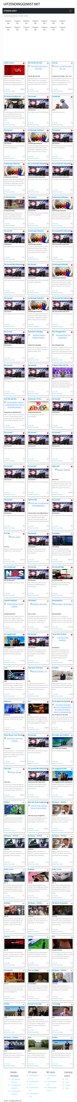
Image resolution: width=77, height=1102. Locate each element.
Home (66, 1079)
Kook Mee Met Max (10, 399)
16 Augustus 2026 (35, 28)
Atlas (5, 668)
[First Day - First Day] (14, 537)
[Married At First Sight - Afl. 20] (38, 1011)
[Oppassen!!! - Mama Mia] (62, 469)
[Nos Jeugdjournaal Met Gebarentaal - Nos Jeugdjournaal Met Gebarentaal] (62, 776)
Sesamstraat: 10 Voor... (35, 399)
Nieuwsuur (7, 701)
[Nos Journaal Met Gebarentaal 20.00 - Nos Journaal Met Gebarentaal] (38, 776)
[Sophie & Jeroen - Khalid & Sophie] (14, 70)
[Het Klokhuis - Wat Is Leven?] (38, 604)
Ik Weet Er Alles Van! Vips (60, 365)
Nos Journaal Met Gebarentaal (37, 164)
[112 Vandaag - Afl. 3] (62, 1011)
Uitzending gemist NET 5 (51, 1077)
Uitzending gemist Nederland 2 (15, 1086)
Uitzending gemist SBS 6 (51, 1083)
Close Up (55, 63)
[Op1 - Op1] (38, 708)
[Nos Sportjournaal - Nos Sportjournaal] (14, 574)
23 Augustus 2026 (35, 22)
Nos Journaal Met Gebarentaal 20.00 (37, 770)
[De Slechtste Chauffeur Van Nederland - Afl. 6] (14, 103)
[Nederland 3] (48, 399)
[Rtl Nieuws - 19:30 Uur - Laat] (14, 1044)
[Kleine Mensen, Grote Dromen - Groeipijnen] (14, 739)
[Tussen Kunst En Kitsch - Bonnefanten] (62, 638)
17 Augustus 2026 (26, 28)
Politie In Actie (9, 869)
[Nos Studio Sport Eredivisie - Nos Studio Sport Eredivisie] (62, 742)
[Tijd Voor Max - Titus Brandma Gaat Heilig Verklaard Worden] (38, 504)
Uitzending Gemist (10, 11)
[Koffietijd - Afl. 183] (38, 876)
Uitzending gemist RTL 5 (33, 1083)
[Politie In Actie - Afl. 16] (14, 876)
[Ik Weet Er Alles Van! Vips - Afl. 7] (62, 372)
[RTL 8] (72, 903)
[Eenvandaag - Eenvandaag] (62, 540)
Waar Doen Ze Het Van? (35, 668)
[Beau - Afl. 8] (38, 1044)
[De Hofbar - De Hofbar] (62, 675)
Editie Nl (7, 937)
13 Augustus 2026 (62, 28)
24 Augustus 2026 (26, 22)
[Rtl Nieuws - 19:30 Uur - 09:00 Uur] (62, 843)
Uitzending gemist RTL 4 (33, 1077)
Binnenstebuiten (57, 600)
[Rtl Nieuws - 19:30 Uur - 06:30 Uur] (62, 809)
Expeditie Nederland (10, 600)
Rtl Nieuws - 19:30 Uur (59, 802)
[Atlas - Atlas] (14, 675)
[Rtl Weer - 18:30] (38, 944)
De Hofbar (55, 668)
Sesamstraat (56, 96)
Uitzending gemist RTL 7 (33, 1089)
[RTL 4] (72, 365)
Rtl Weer (7, 802)
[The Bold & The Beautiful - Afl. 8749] (62, 910)
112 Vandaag (56, 1004)
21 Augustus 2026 (53, 22)
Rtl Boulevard (8, 970)
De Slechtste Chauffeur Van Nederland (12, 97)
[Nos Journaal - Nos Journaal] (38, 103)
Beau (29, 1037)
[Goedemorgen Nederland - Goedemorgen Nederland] (38, 137)
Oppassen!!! (56, 466)
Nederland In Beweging (35, 332)
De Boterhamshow (10, 197)
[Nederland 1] (24, 63)
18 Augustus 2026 (17, 28)
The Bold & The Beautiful (60, 903)
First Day (7, 533)
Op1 (29, 701)
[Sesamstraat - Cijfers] (62, 103)
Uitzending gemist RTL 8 (33, 1095)
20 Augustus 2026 (62, 22)
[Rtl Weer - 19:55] (14, 1011)
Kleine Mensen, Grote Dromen (13, 735)
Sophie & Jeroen (9, 63)
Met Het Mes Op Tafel (35, 63)
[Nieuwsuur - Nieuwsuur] (14, 708)
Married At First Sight (35, 1004)
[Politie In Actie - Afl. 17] (62, 876)
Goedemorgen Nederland (36, 130)
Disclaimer (68, 1085)
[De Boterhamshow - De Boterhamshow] (14, 204)
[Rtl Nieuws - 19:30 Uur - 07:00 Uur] (14, 843)
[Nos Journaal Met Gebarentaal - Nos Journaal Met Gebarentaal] (38, 171)
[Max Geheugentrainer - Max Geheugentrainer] (62, 336)
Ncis (53, 937)
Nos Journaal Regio (58, 567)
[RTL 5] (24, 97)
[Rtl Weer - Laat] (14, 809)
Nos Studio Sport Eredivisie (60, 735)
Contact (67, 1082)
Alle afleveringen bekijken (9, 91)
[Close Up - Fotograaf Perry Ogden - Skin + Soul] (62, 67)
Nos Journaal (32, 96)
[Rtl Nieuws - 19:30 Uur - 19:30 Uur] (62, 977)
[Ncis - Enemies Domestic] (62, 944)
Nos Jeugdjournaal (10, 634)
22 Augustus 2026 (44, 22)
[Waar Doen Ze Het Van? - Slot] (38, 671)
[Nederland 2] (48, 63)
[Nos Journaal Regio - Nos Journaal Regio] (62, 574)
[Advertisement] (38, 47)
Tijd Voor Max (32, 500)
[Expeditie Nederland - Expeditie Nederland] (14, 605)
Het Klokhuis (32, 600)
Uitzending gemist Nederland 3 (15, 1092)
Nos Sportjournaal (10, 567)
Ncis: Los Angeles (33, 970)
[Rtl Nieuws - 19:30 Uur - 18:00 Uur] (38, 910)
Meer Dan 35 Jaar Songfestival (37, 802)
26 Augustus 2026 (8, 22)
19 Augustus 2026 (8, 28)
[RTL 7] (24, 870)
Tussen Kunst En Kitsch (59, 634)
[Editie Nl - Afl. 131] (14, 944)
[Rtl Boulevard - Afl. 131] (14, 977)
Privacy (67, 1088)
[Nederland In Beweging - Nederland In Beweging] (38, 336)
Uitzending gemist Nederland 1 (15, 1080)
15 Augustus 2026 (44, 28)
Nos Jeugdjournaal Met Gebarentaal (59, 770)
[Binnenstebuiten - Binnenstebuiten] (62, 604)
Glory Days (7, 769)
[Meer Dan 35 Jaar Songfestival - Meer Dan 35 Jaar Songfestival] (38, 807)
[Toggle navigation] (70, 11)
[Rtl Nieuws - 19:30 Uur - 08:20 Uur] (38, 843)
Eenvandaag (56, 533)
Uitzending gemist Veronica (51, 1089)
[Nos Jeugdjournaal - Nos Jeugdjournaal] (14, 641)
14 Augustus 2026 (53, 28)
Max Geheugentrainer (59, 332)
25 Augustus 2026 (17, 22)
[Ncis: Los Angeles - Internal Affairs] (38, 977)
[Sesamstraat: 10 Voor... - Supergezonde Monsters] (38, 406)
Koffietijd (31, 869)
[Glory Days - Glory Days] (14, 772)
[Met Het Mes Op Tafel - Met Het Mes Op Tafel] (38, 67)
